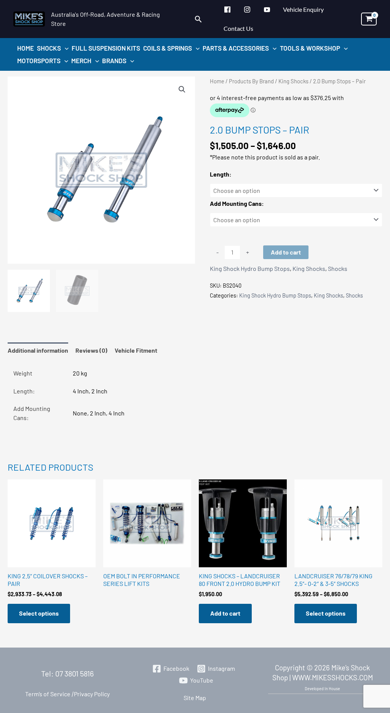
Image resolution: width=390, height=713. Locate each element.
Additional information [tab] (38, 350)
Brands (114, 60)
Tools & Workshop (310, 48)
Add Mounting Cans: (237, 203)
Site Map (195, 697)
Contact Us (238, 28)
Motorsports (39, 60)
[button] (198, 19)
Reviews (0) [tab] (91, 350)
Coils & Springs (167, 48)
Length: (221, 174)
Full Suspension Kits (106, 48)
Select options (39, 613)
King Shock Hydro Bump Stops (250, 268)
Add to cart (286, 252)
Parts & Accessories (236, 48)
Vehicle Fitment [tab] (136, 350)
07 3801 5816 (74, 673)
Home (25, 48)
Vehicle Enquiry (303, 9)
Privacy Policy (90, 693)
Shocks (49, 48)
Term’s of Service (47, 693)
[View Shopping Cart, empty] (369, 19)
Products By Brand (251, 81)
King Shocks (293, 81)
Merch (81, 60)
